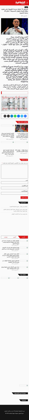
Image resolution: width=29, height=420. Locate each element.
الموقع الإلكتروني (24, 191)
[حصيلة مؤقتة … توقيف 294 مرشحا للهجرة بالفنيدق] (21, 145)
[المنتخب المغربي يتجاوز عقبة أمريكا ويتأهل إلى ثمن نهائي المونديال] (23, 387)
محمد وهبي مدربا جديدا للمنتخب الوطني (19, 214)
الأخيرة (23, 237)
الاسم (27, 180)
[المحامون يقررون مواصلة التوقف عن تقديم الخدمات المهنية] (24, 262)
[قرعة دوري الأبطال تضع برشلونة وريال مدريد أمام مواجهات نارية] (24, 269)
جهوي (26, 7)
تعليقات (5, 237)
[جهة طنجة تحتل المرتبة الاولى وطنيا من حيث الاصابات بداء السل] (23, 330)
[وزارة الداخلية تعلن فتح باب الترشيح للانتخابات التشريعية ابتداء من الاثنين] (24, 249)
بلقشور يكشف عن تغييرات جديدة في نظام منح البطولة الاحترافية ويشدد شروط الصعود (10, 242)
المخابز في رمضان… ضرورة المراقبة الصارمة (18, 206)
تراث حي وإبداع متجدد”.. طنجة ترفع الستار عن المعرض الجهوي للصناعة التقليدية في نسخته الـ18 (22, 135)
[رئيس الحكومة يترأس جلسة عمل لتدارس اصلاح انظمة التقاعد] (14, 279)
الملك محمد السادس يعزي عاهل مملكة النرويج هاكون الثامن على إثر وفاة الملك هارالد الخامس (10, 255)
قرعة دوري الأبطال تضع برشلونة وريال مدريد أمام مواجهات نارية (10, 268)
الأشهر (14, 237)
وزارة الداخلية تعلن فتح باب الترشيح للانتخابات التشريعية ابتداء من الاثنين (10, 248)
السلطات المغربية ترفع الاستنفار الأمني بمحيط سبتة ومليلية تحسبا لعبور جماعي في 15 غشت (8, 152)
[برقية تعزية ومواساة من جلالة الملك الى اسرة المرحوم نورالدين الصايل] (5, 330)
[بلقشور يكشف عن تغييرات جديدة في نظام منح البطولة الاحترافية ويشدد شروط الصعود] (24, 242)
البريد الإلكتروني (25, 185)
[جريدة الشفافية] (20, 2)
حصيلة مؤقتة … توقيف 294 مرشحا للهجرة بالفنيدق (21, 150)
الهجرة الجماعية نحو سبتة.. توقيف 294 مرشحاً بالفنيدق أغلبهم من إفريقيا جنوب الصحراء (7, 135)
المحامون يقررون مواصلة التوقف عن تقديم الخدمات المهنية (10, 261)
